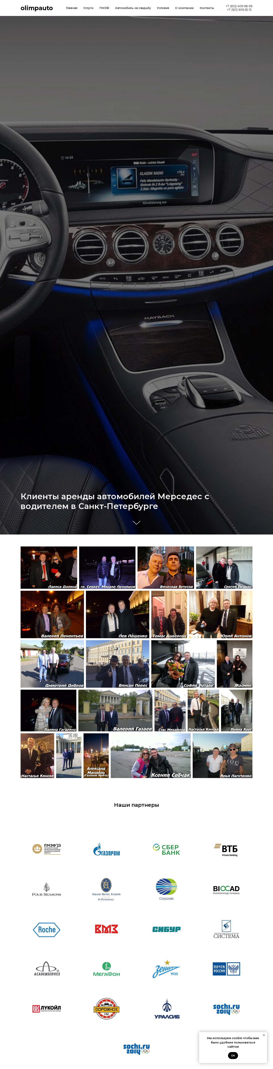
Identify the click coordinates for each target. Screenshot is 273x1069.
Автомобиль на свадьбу (133, 8)
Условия (163, 8)
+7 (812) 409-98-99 (239, 6)
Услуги (88, 8)
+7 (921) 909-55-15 (239, 10)
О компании (184, 8)
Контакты (207, 8)
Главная (71, 8)
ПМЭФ (104, 8)
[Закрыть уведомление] (264, 1035)
